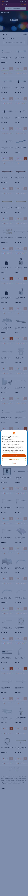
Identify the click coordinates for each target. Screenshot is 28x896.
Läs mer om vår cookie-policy (10, 451)
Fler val (14, 463)
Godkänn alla (14, 455)
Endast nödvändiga (14, 459)
